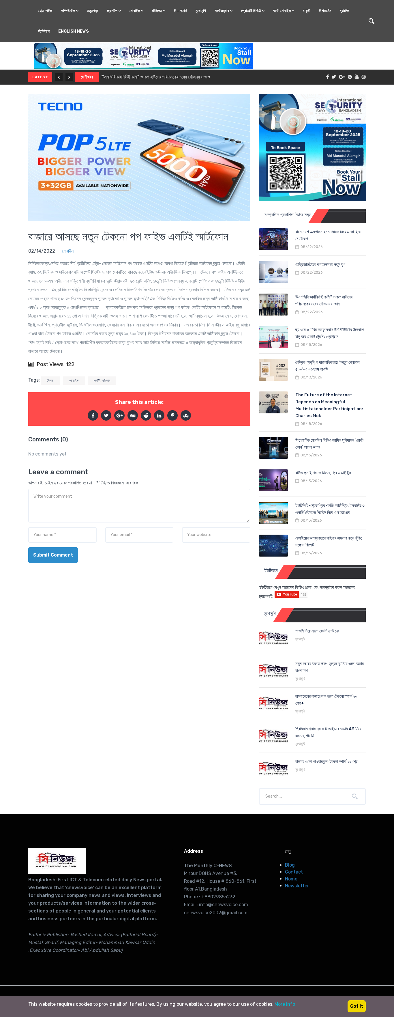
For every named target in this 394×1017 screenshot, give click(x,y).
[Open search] (371, 21)
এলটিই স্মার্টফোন (102, 380)
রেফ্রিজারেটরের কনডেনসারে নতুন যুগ (320, 264)
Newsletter (297, 886)
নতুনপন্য (92, 10)
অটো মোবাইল (282, 10)
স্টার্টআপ (44, 31)
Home (291, 879)
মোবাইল (135, 10)
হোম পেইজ (45, 10)
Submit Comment (53, 555)
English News (73, 31)
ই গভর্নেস (325, 10)
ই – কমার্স (180, 10)
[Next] (69, 77)
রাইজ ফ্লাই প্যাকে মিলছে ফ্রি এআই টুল (323, 472)
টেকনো (50, 380)
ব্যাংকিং (344, 10)
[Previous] (59, 77)
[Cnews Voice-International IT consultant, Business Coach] (57, 861)
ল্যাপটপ (112, 10)
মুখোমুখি (201, 10)
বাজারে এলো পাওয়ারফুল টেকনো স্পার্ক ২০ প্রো (326, 761)
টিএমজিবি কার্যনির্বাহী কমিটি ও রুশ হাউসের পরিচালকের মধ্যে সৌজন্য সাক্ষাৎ (156, 77)
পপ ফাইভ (74, 380)
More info (285, 1004)
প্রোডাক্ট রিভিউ (251, 10)
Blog (290, 865)
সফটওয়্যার (222, 10)
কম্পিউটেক (68, 10)
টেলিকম (157, 10)
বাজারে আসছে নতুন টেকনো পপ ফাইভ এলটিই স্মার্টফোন (128, 236)
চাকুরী (306, 10)
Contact (294, 872)
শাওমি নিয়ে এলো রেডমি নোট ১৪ (317, 631)
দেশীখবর (87, 77)
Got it (356, 1006)
